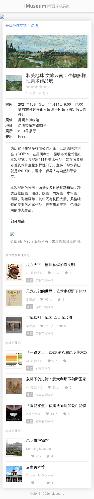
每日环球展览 (16, 25)
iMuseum (57, 493)
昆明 (34, 25)
